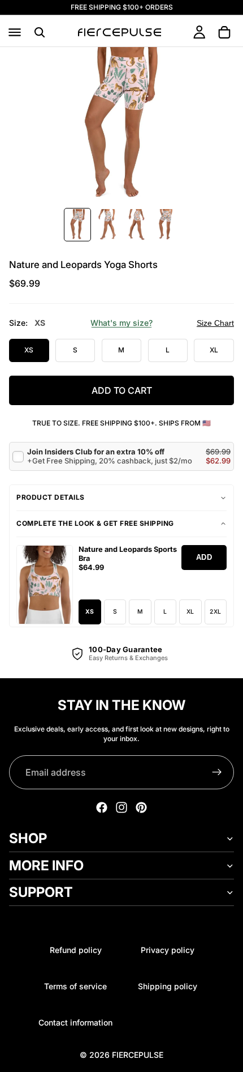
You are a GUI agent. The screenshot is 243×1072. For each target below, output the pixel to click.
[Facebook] (102, 807)
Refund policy (76, 950)
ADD (204, 557)
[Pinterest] (141, 807)
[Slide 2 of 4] (106, 224)
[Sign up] (217, 772)
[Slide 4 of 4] (165, 224)
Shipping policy (167, 986)
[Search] (39, 32)
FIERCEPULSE (137, 1055)
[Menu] (14, 32)
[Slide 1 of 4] (77, 224)
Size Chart (215, 322)
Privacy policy (167, 950)
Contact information (75, 1022)
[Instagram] (121, 807)
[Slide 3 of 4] (136, 224)
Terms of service (75, 986)
